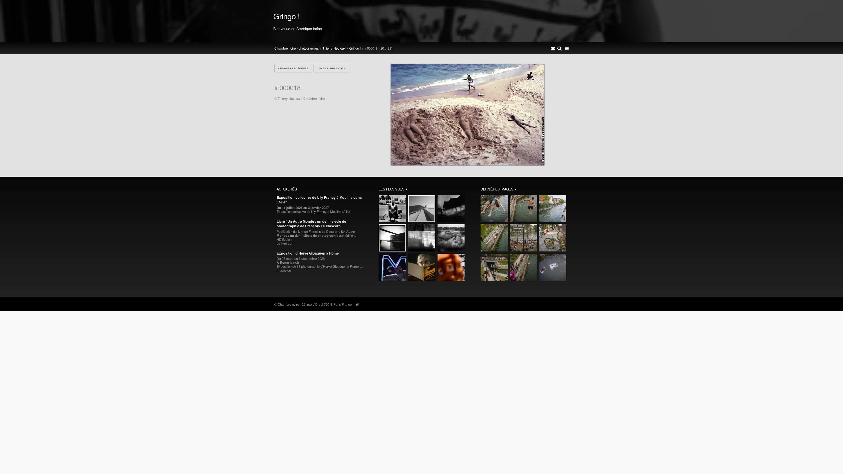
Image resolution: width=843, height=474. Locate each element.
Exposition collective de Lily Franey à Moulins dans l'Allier (319, 200)
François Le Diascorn (324, 231)
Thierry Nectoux (334, 48)
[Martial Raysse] (392, 267)
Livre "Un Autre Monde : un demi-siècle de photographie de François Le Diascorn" (311, 223)
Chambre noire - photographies (296, 48)
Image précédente (293, 68)
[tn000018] (467, 164)
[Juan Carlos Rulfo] (451, 267)
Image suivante (331, 68)
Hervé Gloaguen (334, 266)
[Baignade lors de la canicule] (494, 208)
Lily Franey (319, 211)
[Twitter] (357, 304)
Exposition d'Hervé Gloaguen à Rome (308, 253)
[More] (406, 189)
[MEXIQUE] (392, 208)
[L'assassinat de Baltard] (451, 208)
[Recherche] (559, 48)
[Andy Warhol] (421, 267)
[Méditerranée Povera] (421, 208)
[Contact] (553, 48)
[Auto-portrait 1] (421, 237)
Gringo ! (355, 48)
